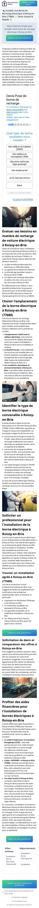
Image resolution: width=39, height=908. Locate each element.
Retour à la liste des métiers (20, 193)
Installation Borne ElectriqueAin (26, 856)
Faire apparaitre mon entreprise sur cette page (19, 892)
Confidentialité (19, 199)
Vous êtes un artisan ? (27, 200)
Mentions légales (21, 897)
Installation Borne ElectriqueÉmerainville (11, 860)
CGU (13, 199)
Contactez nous (20, 901)
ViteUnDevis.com (17, 200)
